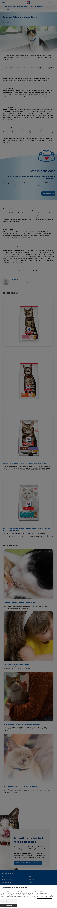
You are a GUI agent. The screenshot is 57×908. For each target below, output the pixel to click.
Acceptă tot (9, 905)
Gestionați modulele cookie (8, 901)
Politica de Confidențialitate (44, 898)
